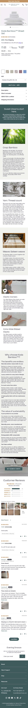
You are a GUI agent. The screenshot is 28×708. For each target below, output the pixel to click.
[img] (4, 524)
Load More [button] (14, 639)
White (3, 71)
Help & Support (5, 670)
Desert (7, 71)
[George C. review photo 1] (5, 574)
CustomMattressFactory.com (20, 693)
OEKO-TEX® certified (7, 96)
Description (4, 90)
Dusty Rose (20, 71)
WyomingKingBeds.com (18, 690)
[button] (5, 37)
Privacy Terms (22, 703)
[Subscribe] (22, 656)
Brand (3, 664)
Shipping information (7, 100)
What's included (6, 93)
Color (6, 51)
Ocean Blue (25, 71)
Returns (17, 703)
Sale (18, 1)
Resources (4, 681)
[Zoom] (25, 23)
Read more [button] (4, 600)
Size (2, 76)
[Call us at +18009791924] (23, 4)
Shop (2, 675)
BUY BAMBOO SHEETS (13, 469)
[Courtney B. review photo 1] (5, 605)
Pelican (12, 71)
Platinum (16, 71)
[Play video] (5, 291)
